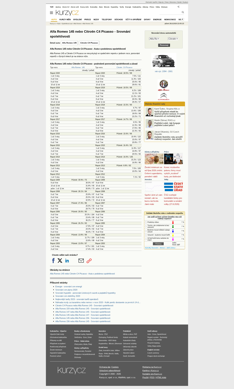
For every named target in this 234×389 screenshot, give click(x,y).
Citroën (119, 67)
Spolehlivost (161, 334)
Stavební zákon (128, 353)
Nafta (116, 354)
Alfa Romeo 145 (69, 43)
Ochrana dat (104, 367)
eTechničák (157, 340)
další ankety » (171, 247)
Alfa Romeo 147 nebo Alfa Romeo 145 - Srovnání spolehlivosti (82, 312)
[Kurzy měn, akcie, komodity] (72, 371)
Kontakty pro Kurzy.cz (152, 374)
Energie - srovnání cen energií (68, 286)
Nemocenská (79, 351)
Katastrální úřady (129, 340)
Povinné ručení (55, 356)
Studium (185, 2)
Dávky (147, 19)
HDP (110, 340)
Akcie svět (75, 7)
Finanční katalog (153, 343)
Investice (148, 179)
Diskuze (164, 7)
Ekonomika (103, 340)
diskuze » (163, 247)
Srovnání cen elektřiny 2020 (67, 296)
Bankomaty (85, 331)
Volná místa (84, 341)
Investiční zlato (108, 350)
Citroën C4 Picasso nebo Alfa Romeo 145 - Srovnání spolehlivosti (84, 305)
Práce (166, 152)
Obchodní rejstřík (151, 2)
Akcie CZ (65, 7)
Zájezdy (161, 2)
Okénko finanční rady (155, 104)
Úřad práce (78, 344)
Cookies (115, 367)
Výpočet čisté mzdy (57, 334)
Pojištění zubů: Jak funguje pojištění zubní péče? (167, 124)
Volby (166, 179)
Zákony (145, 7)
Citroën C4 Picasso (89, 43)
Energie (128, 7)
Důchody (77, 357)
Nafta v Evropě (104, 356)
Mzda (85, 344)
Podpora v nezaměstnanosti (84, 354)
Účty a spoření (133, 19)
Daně (125, 356)
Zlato (101, 7)
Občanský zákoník (129, 347)
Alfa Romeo (76, 67)
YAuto (167, 2)
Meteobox (173, 2)
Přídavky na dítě (56, 340)
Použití (145, 377)
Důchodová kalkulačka (58, 337)
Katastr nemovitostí (130, 337)
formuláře (131, 356)
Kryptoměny (103, 344)
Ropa (101, 354)
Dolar (90, 337)
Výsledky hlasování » (152, 247)
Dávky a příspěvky (152, 152)
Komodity (94, 7)
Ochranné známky (129, 344)
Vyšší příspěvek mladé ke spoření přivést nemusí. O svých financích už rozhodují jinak (169, 113)
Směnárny (78, 337)
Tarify (122, 7)
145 (83, 67)
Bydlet (180, 2)
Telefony (107, 19)
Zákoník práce (128, 350)
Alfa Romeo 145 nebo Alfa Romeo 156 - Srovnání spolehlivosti (82, 318)
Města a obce (128, 334)
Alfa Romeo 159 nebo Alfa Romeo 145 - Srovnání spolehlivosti (82, 308)
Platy (90, 344)
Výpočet (63, 331)
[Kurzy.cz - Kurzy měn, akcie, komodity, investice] (67, 15)
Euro (85, 337)
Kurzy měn (84, 7)
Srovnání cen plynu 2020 (66, 290)
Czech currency (153, 353)
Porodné (88, 351)
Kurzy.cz (53, 23)
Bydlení (77, 19)
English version (153, 350)
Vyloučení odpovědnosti (109, 370)
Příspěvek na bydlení (57, 344)
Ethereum (118, 344)
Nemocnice (170, 19)
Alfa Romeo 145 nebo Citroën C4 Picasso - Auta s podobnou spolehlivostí (82, 273)
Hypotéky (114, 7)
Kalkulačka (137, 7)
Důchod (119, 19)
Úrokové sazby (79, 334)
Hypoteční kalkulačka (58, 353)
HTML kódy (161, 377)
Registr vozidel (152, 337)
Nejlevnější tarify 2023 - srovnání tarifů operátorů (76, 299)
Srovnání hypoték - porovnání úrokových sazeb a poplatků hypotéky (85, 293)
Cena (154, 334)
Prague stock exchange (156, 356)
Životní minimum (56, 350)
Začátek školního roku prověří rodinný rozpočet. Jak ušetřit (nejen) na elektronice (168, 139)
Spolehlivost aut (67, 23)
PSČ (135, 334)
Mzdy (96, 19)
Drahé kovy (103, 347)
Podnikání (127, 331)
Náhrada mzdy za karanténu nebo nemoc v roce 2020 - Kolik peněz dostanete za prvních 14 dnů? (98, 302)
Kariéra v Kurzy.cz (150, 370)
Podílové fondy (112, 337)
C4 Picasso (127, 67)
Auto (58, 23)
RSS (152, 377)
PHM (106, 354)
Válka (158, 7)
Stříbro (117, 350)
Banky (76, 331)
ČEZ (106, 334)
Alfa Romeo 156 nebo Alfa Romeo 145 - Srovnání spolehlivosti (82, 321)
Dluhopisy (102, 337)
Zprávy (58, 7)
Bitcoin (106, 7)
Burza (101, 334)
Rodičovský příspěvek (58, 347)
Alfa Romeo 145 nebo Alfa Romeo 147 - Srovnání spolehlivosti (82, 315)
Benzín (111, 354)
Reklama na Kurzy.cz (152, 367)
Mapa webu (156, 346)
